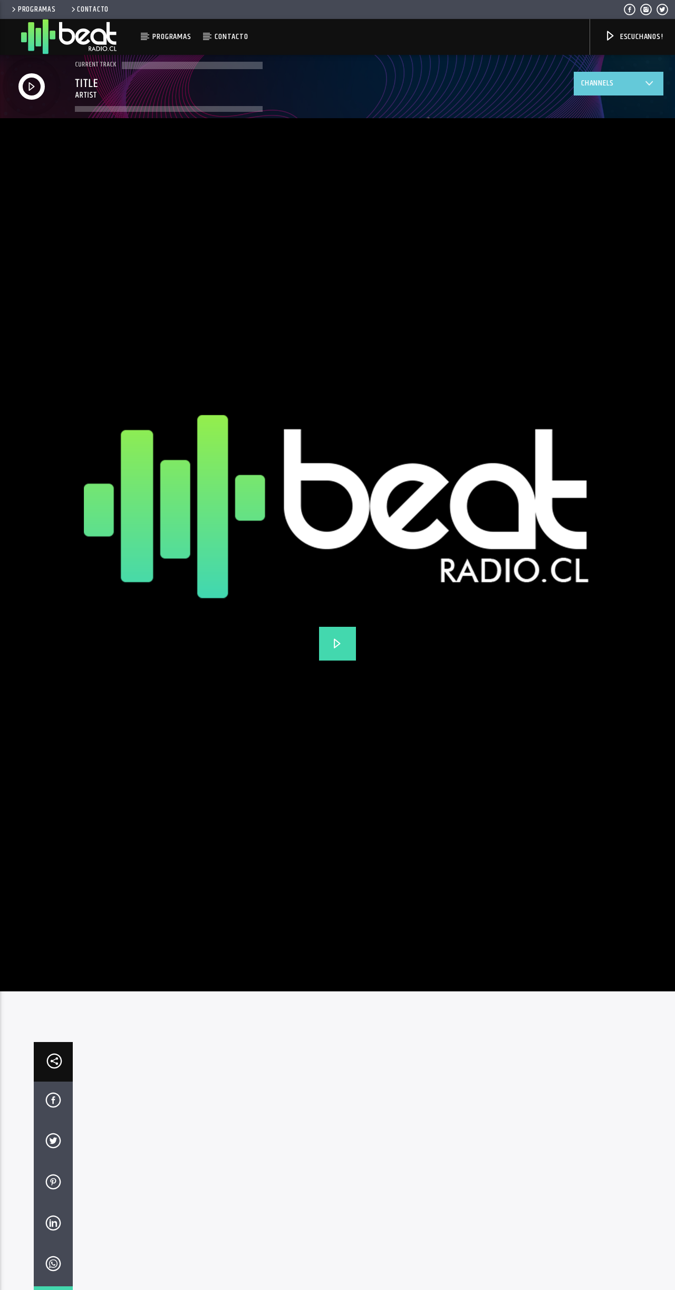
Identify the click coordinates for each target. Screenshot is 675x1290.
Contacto (93, 9)
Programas (36, 9)
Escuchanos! (640, 36)
